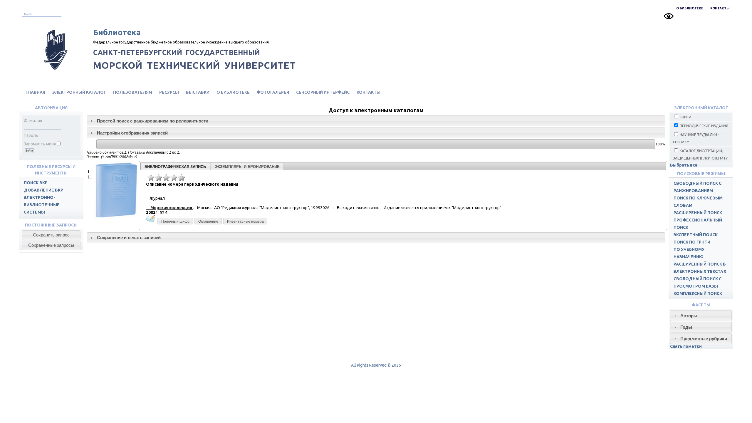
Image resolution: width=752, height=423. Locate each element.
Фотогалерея (273, 92)
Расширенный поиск (698, 212)
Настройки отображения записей (132, 132)
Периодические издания (703, 126)
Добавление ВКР (43, 190)
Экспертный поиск (696, 234)
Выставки (197, 92)
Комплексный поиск (698, 293)
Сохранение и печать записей (129, 237)
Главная (35, 92)
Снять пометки (686, 346)
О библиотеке (689, 8)
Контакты (720, 8)
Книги (685, 117)
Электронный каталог (79, 92)
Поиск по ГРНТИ (692, 242)
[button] (51, 235)
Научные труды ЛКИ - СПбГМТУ (696, 138)
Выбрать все (683, 165)
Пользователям (132, 92)
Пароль (31, 135)
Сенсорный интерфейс (323, 92)
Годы (686, 327)
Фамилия (33, 120)
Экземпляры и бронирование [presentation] (247, 166)
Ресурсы (169, 92)
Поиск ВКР (36, 182)
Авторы (688, 315)
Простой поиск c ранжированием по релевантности (152, 120)
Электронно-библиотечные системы (42, 204)
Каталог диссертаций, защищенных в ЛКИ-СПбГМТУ (700, 154)
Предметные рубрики (703, 338)
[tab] (376, 120)
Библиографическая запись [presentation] (175, 166)
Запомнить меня (40, 144)
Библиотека (117, 32)
